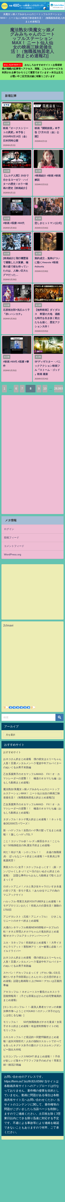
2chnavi (8, 625)
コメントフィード (14, 546)
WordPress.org (12, 554)
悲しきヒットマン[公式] (48, 223)
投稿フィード (11, 537)
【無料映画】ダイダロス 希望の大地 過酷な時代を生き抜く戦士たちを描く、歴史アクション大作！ (47, 318)
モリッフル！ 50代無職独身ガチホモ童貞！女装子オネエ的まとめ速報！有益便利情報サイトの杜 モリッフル (32, 1026)
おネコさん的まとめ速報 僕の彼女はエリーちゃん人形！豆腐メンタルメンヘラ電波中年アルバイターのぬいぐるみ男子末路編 (32, 763)
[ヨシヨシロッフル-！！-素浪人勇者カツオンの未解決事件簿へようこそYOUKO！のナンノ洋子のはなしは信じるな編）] (32, 1011)
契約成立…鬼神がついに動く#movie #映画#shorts (47, 262)
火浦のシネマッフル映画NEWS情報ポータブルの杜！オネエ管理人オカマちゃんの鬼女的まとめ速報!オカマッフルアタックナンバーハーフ (31, 931)
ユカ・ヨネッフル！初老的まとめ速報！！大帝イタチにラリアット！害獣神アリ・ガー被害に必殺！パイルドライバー (32, 946)
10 (45, 388)
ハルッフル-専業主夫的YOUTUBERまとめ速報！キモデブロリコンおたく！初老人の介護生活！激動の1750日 (32, 905)
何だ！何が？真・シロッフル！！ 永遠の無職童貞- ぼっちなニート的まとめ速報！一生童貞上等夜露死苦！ (32, 856)
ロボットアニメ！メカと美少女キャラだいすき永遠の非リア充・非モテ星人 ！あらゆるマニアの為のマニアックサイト (32, 890)
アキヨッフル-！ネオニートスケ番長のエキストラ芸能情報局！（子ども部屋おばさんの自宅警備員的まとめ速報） (32, 996)
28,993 (58, 388)
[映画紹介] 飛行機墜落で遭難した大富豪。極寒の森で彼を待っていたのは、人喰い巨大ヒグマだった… (15, 266)
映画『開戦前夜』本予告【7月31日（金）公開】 (47, 132)
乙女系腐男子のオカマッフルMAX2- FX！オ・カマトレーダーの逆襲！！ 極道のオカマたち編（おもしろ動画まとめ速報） (32, 778)
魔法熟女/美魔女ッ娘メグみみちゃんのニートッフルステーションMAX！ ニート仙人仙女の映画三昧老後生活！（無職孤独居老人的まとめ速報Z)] (31, 793)
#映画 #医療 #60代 (13, 223)
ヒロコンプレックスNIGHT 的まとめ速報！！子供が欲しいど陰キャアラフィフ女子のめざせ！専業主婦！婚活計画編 (32, 1060)
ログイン (9, 529)
